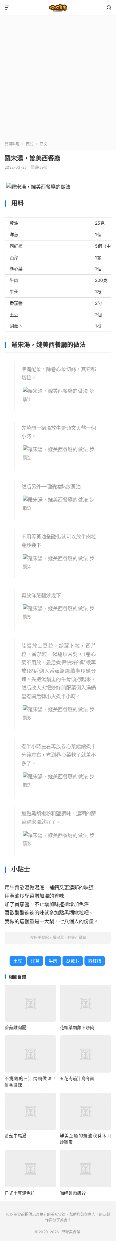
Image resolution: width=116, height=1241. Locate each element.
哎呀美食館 (58, 7)
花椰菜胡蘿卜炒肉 (77, 1027)
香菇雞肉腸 (15, 1027)
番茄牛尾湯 (15, 1135)
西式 (29, 144)
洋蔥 (35, 961)
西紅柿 (94, 961)
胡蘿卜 (72, 961)
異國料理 (12, 144)
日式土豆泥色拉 (20, 1193)
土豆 (17, 961)
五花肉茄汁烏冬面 (77, 1078)
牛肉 (53, 961)
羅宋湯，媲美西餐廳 (32, 158)
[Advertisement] (58, 80)
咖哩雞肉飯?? (73, 1193)
